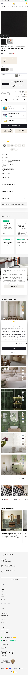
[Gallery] (14, 24)
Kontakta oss (4, 657)
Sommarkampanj (5, 0)
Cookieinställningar (20, 343)
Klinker (5, 46)
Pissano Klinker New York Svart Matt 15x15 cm (16, 46)
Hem (2, 46)
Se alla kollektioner (19, 478)
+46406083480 (3, 655)
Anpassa (13, 352)
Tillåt (14, 348)
